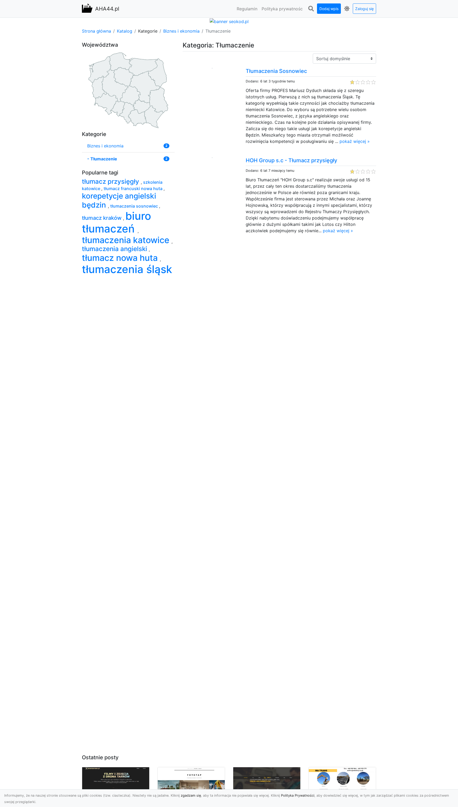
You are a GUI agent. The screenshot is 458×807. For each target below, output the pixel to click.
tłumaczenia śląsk (127, 269)
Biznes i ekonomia (181, 31)
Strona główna (96, 31)
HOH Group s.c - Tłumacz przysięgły (291, 160)
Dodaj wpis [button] (328, 8)
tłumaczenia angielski (115, 249)
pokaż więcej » (355, 141)
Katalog (124, 31)
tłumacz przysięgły (111, 181)
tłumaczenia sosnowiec (134, 206)
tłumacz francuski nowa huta (134, 188)
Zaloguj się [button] (364, 8)
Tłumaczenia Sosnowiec (276, 71)
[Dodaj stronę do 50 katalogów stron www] (229, 21)
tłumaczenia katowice (126, 240)
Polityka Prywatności (297, 795)
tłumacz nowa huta (121, 258)
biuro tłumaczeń (116, 222)
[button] (311, 9)
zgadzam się (191, 795)
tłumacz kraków (102, 218)
